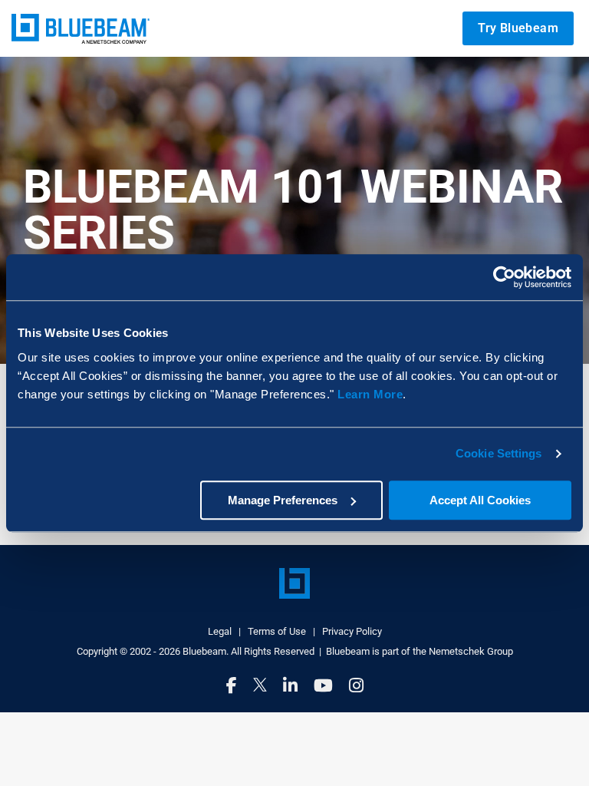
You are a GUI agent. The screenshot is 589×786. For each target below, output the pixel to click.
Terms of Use (277, 631)
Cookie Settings (499, 453)
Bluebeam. (206, 651)
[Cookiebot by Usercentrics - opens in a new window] (504, 277)
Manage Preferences (282, 500)
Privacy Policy (352, 631)
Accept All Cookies (480, 500)
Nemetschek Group (471, 651)
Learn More (370, 394)
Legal (220, 631)
